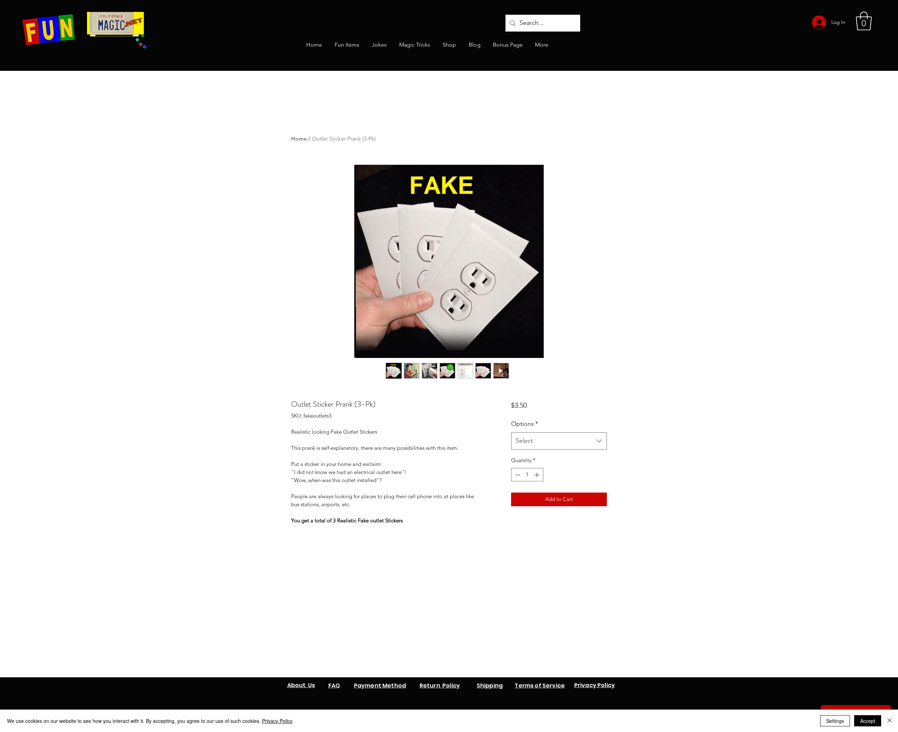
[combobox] (559, 441)
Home (299, 138)
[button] (864, 21)
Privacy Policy (277, 720)
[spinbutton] (527, 474)
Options (524, 424)
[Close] (889, 720)
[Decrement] (517, 474)
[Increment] (537, 474)
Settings (835, 720)
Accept (867, 720)
